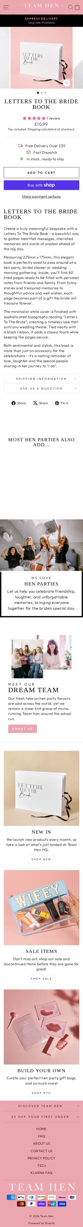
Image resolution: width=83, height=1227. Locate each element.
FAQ (41, 1136)
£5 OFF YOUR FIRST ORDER (40, 1116)
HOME (41, 1129)
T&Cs (41, 1165)
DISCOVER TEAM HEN (40, 1106)
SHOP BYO (41, 1092)
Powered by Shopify (41, 1223)
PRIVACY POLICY (42, 1158)
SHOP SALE (41, 978)
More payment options (41, 196)
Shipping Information (41, 378)
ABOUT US (22, 729)
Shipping (34, 129)
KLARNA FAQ (41, 1173)
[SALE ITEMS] (41, 907)
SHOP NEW (41, 859)
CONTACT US (41, 1151)
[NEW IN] (41, 788)
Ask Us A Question (41, 388)
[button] (13, 499)
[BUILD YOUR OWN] (41, 1027)
